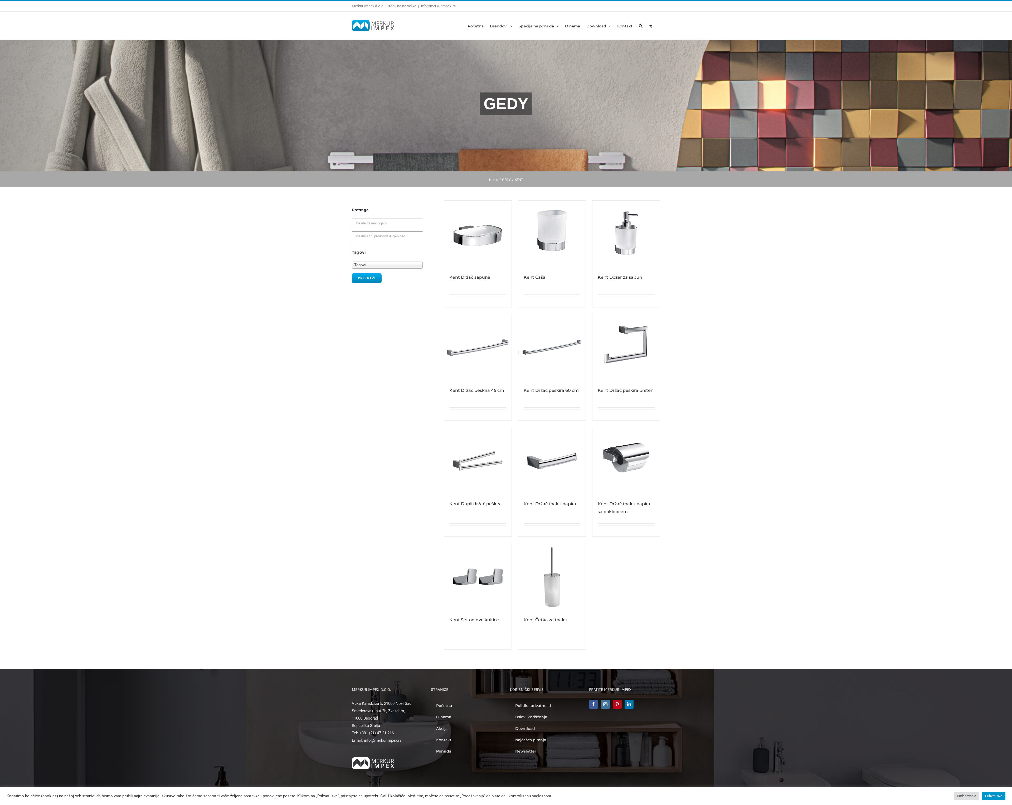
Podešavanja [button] (966, 796)
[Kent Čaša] (552, 234)
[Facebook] (593, 704)
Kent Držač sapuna (469, 277)
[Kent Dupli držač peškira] (478, 461)
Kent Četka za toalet (545, 619)
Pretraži (367, 278)
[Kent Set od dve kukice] (478, 577)
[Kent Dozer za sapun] (626, 234)
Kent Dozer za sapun (620, 277)
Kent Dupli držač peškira (475, 503)
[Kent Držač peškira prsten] (626, 348)
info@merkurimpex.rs (438, 6)
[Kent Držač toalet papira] (552, 461)
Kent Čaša (535, 277)
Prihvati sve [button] (993, 796)
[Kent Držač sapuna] (478, 234)
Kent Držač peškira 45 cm (476, 390)
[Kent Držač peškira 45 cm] (478, 348)
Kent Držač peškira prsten (626, 390)
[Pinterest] (617, 704)
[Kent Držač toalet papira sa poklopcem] (626, 461)
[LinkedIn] (629, 704)
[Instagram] (605, 704)
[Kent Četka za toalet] (552, 577)
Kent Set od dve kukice (474, 619)
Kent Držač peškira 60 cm (551, 390)
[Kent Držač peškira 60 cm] (552, 348)
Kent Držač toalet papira (550, 503)
